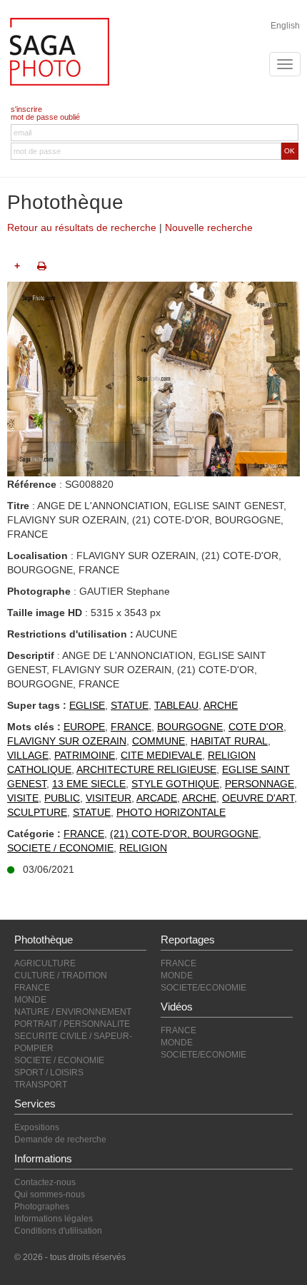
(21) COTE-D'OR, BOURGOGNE (184, 833)
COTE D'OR (255, 726)
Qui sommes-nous (49, 1194)
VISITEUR (108, 798)
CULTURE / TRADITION (60, 976)
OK (289, 151)
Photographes (41, 1207)
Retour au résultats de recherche (81, 227)
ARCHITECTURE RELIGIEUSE (146, 769)
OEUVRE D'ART (258, 798)
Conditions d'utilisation (58, 1231)
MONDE (30, 1000)
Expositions (36, 1127)
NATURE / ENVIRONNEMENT (72, 1012)
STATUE (130, 705)
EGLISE (87, 705)
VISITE (23, 798)
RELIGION (143, 848)
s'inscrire (26, 109)
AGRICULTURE (45, 963)
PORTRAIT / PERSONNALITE (72, 1024)
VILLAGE (28, 755)
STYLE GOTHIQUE (175, 783)
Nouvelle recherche (209, 227)
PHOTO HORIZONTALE (171, 812)
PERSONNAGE (259, 783)
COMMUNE (158, 741)
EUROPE (84, 726)
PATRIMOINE (84, 755)
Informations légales (53, 1219)
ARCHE (220, 705)
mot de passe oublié (45, 117)
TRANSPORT (40, 1085)
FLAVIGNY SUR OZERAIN (66, 741)
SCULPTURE (37, 812)
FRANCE (131, 726)
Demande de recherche (60, 1140)
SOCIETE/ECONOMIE (203, 988)
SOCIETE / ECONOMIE (60, 848)
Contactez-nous (45, 1182)
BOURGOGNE (190, 726)
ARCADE (156, 798)
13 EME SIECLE (89, 783)
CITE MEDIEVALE (161, 755)
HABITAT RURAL (229, 741)
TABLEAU (176, 705)
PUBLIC (62, 798)
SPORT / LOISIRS (49, 1072)
